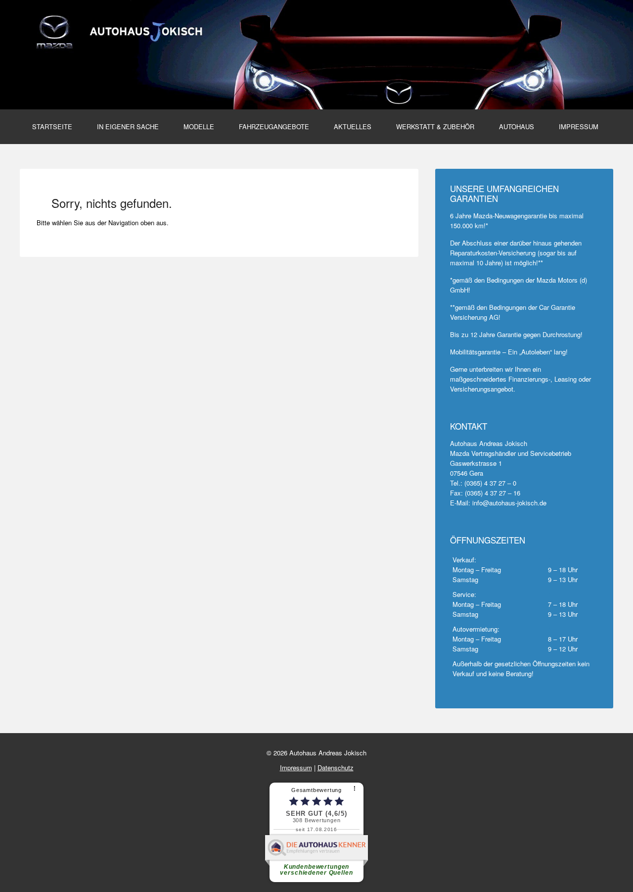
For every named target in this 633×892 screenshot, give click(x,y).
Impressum (578, 126)
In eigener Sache (128, 126)
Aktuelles (352, 126)
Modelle (198, 126)
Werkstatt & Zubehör (435, 126)
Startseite (52, 126)
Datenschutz (335, 767)
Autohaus (516, 126)
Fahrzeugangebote (274, 126)
